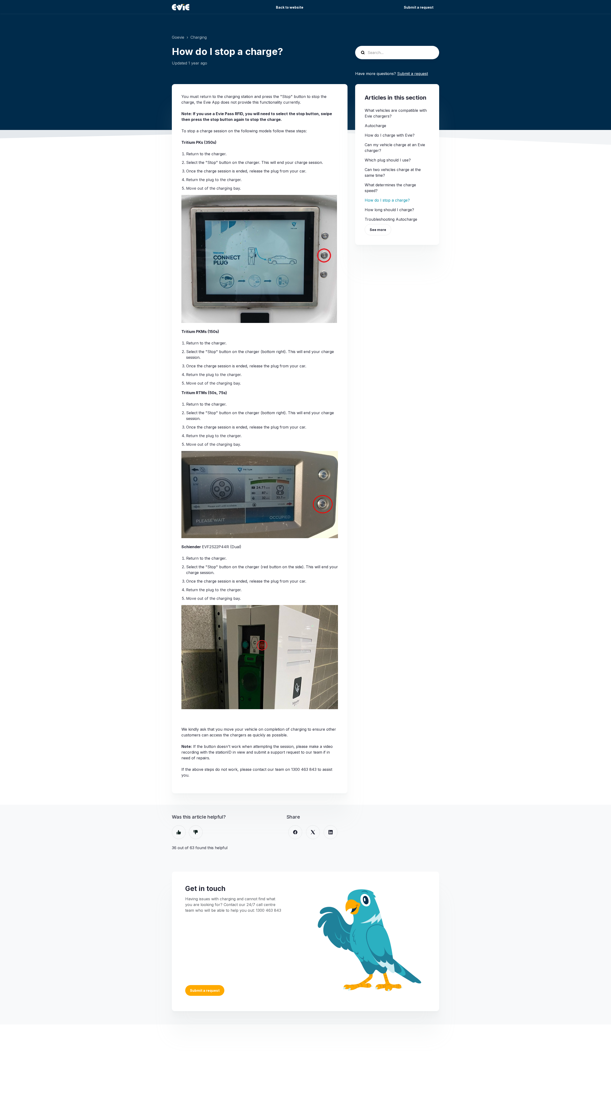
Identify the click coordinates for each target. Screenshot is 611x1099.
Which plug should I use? (388, 160)
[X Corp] (313, 832)
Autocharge (375, 125)
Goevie (178, 37)
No (196, 832)
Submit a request (418, 7)
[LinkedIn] (330, 832)
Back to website (289, 7)
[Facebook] (295, 832)
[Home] (180, 7)
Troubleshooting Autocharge (391, 219)
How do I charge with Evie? (390, 135)
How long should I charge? (389, 209)
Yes (179, 832)
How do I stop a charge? (387, 200)
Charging (198, 37)
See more (378, 230)
